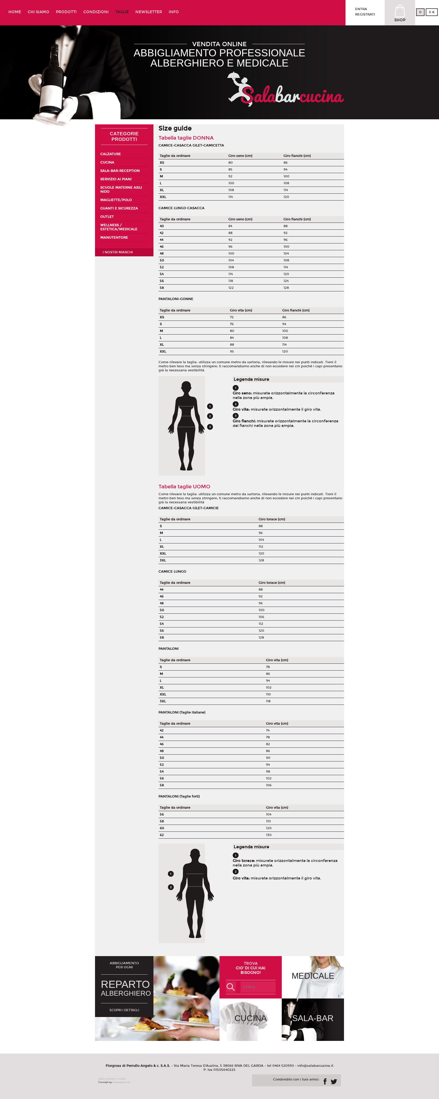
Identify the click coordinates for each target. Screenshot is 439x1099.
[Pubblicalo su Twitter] (334, 1081)
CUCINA (107, 162)
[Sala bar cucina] (285, 104)
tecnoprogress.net (121, 1082)
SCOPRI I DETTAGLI (124, 1010)
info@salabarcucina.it (315, 1066)
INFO (174, 12)
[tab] (124, 154)
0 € (432, 12)
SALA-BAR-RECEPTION (120, 171)
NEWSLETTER (148, 12)
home (14, 12)
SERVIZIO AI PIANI (116, 179)
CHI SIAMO (38, 12)
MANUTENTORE (114, 238)
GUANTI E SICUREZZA (119, 208)
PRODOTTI (66, 12)
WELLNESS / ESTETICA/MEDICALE (118, 227)
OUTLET (107, 217)
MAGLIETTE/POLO (116, 200)
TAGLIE (122, 12)
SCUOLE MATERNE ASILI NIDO (121, 190)
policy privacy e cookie (112, 1078)
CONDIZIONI (96, 12)
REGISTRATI (365, 14)
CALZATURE (110, 154)
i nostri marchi (118, 252)
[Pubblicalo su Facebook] (325, 1081)
